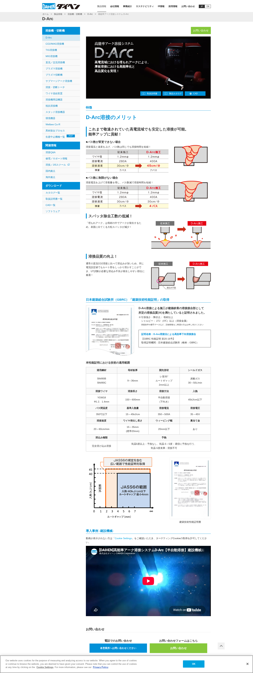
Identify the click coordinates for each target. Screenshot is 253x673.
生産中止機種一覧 (59, 136)
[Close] (247, 664)
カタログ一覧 (53, 192)
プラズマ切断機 (54, 74)
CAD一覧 (50, 205)
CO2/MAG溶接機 (55, 43)
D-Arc (90, 14)
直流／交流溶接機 (55, 62)
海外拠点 (50, 177)
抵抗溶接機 (52, 105)
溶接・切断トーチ (55, 87)
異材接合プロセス (55, 130)
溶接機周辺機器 (54, 99)
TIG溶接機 (51, 50)
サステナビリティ (145, 6)
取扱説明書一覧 (54, 198)
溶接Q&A (50, 152)
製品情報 (101, 6)
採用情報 (172, 6)
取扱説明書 (152, 93)
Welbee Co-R (53, 124)
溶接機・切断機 (75, 14)
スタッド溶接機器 (55, 112)
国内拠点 (50, 171)
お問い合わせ (188, 6)
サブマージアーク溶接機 (59, 81)
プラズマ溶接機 (54, 68)
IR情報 (161, 6)
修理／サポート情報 (56, 158)
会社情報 (114, 6)
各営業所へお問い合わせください (118, 648)
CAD (195, 93)
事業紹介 (127, 6)
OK (193, 664)
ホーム (46, 14)
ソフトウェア (53, 211)
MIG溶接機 (51, 56)
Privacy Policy (100, 667)
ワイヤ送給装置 (54, 93)
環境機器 (50, 118)
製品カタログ (175, 93)
